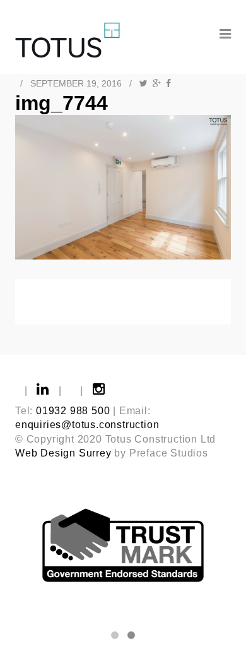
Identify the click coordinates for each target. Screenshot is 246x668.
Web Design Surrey (63, 453)
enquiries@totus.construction (87, 424)
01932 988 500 (73, 410)
